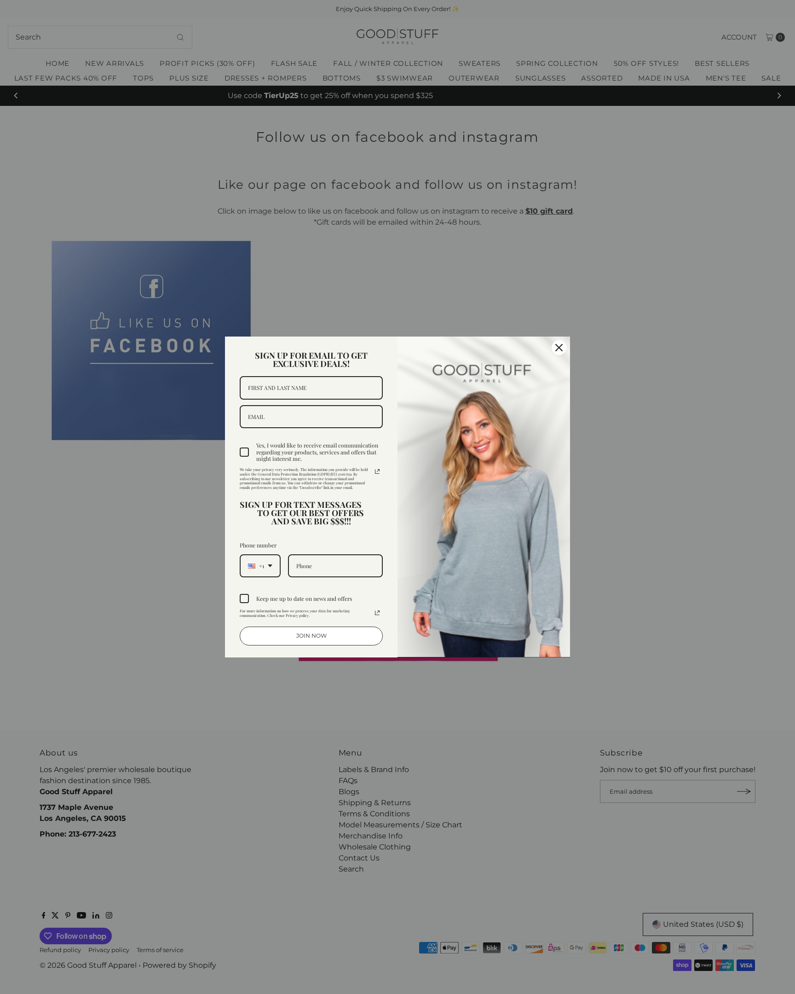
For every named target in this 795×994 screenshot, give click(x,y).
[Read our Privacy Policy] (377, 471)
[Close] (559, 348)
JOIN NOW (311, 635)
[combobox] (260, 565)
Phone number (258, 545)
